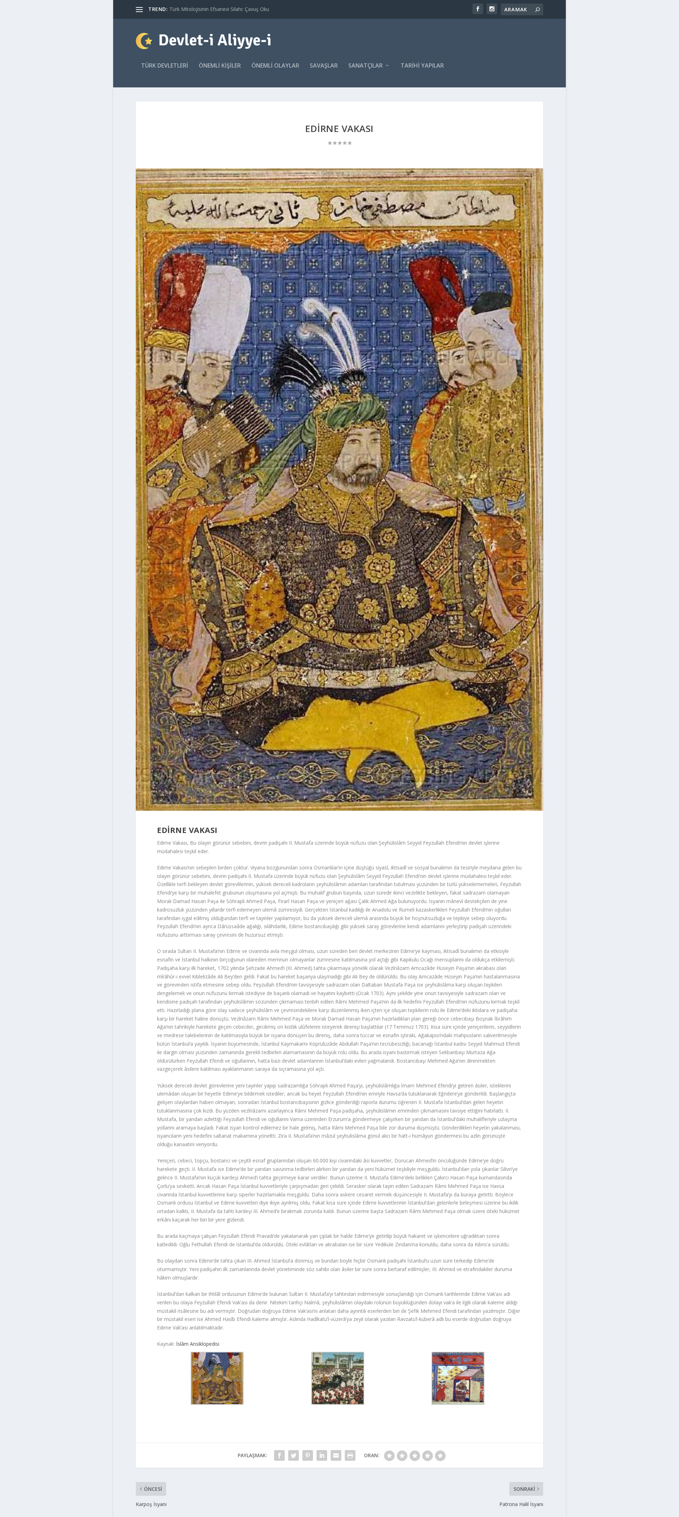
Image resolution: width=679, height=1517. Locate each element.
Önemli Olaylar (275, 66)
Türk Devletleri (164, 66)
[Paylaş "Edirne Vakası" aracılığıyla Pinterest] (308, 1455)
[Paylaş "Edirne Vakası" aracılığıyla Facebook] (279, 1455)
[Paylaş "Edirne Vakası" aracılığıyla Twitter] (293, 1455)
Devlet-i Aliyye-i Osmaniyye (200, 9)
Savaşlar (324, 66)
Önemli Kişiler (220, 66)
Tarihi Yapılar (422, 66)
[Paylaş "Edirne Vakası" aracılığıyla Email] (336, 1455)
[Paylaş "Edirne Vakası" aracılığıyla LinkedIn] (322, 1455)
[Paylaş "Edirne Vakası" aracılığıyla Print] (350, 1455)
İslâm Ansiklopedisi (197, 1343)
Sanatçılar (365, 66)
